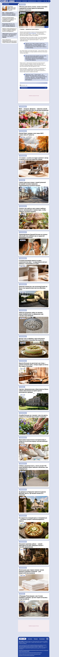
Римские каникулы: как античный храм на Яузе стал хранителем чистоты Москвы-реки (33, 299)
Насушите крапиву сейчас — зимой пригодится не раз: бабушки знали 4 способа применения (33, 556)
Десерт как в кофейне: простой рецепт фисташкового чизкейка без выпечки (33, 349)
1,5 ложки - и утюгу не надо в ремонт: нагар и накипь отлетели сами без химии (33, 169)
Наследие (22, 180)
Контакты (30, 638)
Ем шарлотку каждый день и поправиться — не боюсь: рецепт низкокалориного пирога (33, 530)
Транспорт (39, 1)
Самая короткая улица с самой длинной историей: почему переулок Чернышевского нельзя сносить (33, 195)
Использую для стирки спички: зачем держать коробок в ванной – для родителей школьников (33, 582)
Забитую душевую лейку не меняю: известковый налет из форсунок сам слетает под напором (33, 325)
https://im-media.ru (23, 643)
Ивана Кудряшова (32, 33)
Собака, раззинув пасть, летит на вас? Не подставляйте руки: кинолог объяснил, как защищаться (33, 478)
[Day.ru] (4, 1)
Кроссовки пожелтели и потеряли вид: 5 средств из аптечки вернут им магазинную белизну (33, 452)
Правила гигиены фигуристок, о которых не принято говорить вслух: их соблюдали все (9, 30)
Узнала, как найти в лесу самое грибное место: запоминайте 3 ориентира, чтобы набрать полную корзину (33, 221)
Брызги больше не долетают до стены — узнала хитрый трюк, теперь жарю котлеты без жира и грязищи (33, 375)
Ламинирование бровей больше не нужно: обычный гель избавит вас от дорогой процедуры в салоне (33, 247)
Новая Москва (18, 1)
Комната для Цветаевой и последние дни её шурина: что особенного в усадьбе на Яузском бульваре (9, 19)
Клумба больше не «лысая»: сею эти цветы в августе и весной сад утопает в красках (33, 426)
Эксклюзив (6, 4)
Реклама (36, 638)
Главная (22, 639)
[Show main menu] (49, 1)
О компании (42, 638)
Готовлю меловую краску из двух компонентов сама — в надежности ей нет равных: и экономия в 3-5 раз (33, 273)
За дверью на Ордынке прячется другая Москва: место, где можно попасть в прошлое (33, 504)
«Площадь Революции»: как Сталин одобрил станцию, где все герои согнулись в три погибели (33, 608)
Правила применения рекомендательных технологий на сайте (30, 654)
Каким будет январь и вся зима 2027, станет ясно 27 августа (33, 144)
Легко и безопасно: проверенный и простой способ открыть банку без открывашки (9, 41)
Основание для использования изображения (26, 655)
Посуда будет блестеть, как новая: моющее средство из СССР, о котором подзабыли (8, 25)
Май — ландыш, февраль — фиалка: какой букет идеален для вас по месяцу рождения (33, 119)
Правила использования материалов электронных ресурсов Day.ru (30, 652)
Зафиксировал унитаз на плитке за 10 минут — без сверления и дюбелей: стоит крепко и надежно (9, 35)
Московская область (32, 1)
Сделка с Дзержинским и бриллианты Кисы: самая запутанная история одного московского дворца (33, 401)
